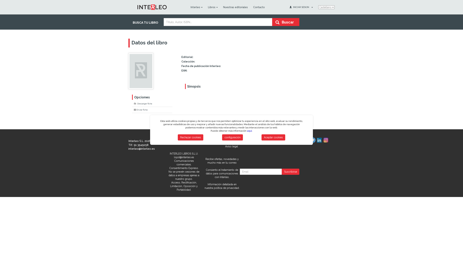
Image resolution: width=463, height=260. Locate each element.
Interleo (195, 7)
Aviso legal (231, 146)
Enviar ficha (142, 110)
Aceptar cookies (273, 137)
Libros (211, 7)
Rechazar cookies (190, 137)
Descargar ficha (144, 103)
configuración (232, 137)
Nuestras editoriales (235, 7)
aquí (249, 130)
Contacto (259, 7)
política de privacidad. (226, 188)
